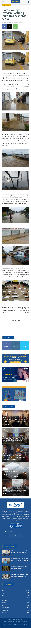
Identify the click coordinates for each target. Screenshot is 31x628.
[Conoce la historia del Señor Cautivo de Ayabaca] (6, 568)
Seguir (15, 342)
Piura (3, 5)
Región (8, 5)
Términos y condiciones (8, 621)
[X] (9, 26)
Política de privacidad (17, 619)
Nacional (5, 469)
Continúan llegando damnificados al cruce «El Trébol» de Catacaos (22, 309)
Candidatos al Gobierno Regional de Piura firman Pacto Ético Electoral (15, 491)
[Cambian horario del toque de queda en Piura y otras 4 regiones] (6, 576)
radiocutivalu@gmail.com (19, 531)
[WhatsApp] (15, 26)
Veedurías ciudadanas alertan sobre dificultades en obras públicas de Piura (13, 440)
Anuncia (18, 621)
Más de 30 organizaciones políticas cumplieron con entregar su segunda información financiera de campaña (15, 473)
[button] (2, 2)
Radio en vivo (24, 621)
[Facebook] (4, 26)
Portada (9, 619)
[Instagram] (15, 535)
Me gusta (6, 342)
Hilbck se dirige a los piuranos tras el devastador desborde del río (8, 309)
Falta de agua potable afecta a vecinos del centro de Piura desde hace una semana (15, 457)
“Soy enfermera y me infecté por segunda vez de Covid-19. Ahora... (19, 560)
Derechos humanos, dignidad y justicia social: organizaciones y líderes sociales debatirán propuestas (14, 422)
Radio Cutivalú (7, 22)
